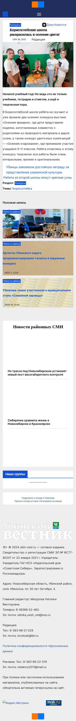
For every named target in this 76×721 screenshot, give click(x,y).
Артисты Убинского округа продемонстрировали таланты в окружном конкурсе (34, 258)
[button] (71, 14)
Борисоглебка (22, 188)
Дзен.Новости (56, 24)
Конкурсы (15, 25)
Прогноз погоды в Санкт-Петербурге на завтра (38, 501)
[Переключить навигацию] (39, 14)
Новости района (11, 211)
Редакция (38, 39)
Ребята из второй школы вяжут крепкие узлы (37, 177)
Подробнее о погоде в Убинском (38, 498)
